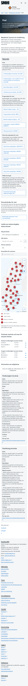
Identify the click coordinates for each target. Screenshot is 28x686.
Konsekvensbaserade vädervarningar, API (9, 192)
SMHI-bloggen (4, 573)
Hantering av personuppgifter (9, 602)
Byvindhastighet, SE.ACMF (10, 87)
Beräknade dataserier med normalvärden (10, 217)
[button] (21, 3)
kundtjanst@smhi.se (10, 553)
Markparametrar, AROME (10, 131)
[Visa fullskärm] (24, 309)
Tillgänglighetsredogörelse (8, 598)
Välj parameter (5, 231)
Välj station (4, 238)
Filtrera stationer (6, 245)
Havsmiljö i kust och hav (7, 582)
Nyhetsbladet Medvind (7, 671)
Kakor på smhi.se (5, 600)
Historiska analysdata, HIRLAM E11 (13, 146)
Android (10, 680)
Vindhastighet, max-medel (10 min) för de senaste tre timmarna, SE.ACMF (13, 80)
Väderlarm (11, 658)
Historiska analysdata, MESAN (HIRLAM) (12, 152)
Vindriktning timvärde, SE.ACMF (12, 92)
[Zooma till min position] (24, 268)
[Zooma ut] (24, 263)
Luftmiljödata (4, 634)
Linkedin (10, 618)
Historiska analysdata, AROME (12, 171)
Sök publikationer (5, 669)
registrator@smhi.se (10, 555)
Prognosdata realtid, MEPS (11, 114)
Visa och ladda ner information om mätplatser (13, 369)
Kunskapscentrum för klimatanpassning (11, 585)
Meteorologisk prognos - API (11, 119)
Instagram (11, 620)
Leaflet (17, 311)
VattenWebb (4, 636)
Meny (25, 4)
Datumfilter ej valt (9, 254)
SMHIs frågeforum (13, 560)
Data (6, 12)
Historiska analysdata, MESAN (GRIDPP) (12, 165)
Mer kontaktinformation (7, 562)
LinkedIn (4, 530)
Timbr (10, 654)
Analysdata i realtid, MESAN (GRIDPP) (11, 125)
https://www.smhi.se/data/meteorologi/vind (13, 441)
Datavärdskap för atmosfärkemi (9, 640)
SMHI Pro (11, 652)
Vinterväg (11, 656)
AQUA (10, 647)
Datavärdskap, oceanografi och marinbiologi (12, 638)
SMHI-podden (4, 575)
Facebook (4, 528)
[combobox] (14, 234)
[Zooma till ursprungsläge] (24, 271)
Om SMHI (3, 571)
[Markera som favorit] (25, 241)
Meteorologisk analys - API (11, 109)
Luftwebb (11, 631)
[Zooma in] (24, 260)
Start (2, 12)
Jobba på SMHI (5, 569)
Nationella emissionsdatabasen (9, 629)
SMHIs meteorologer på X (14, 616)
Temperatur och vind (14, 12)
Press (2, 558)
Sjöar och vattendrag (6, 591)
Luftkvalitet (4, 587)
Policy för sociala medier (7, 622)
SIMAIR (3, 589)
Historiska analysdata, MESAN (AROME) (12, 159)
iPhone (10, 678)
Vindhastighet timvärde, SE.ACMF (13, 74)
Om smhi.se (4, 605)
